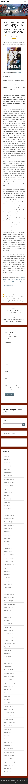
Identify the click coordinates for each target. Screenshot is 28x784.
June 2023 (6, 574)
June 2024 (6, 535)
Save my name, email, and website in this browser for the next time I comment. (14, 388)
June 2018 (6, 772)
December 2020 (8, 673)
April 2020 (6, 699)
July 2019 (6, 729)
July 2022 (6, 610)
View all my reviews (8, 285)
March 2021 (7, 663)
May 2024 (6, 538)
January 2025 (7, 512)
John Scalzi (18, 72)
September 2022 (8, 604)
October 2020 (7, 679)
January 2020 (7, 709)
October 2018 (7, 758)
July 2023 (6, 571)
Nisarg (14, 782)
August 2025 (7, 492)
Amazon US (22, 277)
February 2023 (7, 587)
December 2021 (8, 633)
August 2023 (7, 568)
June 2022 (6, 614)
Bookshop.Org (18, 281)
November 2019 (8, 716)
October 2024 (7, 522)
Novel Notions (6, 2)
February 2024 (7, 548)
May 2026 (6, 462)
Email (6, 371)
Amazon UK (6, 279)
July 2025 (6, 495)
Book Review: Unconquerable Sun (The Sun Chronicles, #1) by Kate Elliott (14, 319)
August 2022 (7, 607)
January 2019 (7, 749)
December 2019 (8, 712)
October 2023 (7, 561)
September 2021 (8, 643)
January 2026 (7, 476)
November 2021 (8, 637)
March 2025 (7, 508)
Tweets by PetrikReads (9, 433)
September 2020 (8, 683)
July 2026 (6, 456)
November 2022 (8, 597)
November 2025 (8, 482)
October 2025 (7, 485)
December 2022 (8, 594)
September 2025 (8, 489)
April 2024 (6, 541)
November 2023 (8, 558)
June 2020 (6, 693)
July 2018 (6, 768)
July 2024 (6, 531)
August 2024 (7, 528)
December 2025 (8, 479)
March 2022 (7, 624)
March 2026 (7, 469)
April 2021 (6, 660)
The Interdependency (17, 301)
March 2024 (7, 545)
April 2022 (6, 620)
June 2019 (6, 732)
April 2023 (6, 581)
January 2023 (7, 591)
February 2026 (7, 472)
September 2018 (8, 762)
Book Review (12, 297)
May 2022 (6, 617)
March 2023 (7, 584)
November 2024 (8, 518)
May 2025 (6, 502)
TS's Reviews (16, 294)
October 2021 (7, 640)
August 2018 (7, 765)
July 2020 (6, 689)
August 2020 (7, 686)
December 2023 (8, 554)
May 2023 (6, 577)
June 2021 (6, 653)
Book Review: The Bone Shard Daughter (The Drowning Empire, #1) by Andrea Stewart (14, 311)
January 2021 (7, 670)
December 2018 (8, 752)
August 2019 (7, 726)
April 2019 (6, 739)
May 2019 (6, 735)
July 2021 (6, 650)
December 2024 (8, 515)
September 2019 (8, 722)
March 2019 (7, 742)
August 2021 (7, 647)
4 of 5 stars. (11, 76)
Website (7, 378)
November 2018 (8, 755)
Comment (8, 342)
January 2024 (7, 551)
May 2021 (6, 656)
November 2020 (8, 676)
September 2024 (8, 525)
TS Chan (17, 35)
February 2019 (7, 745)
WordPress (19, 780)
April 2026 (6, 466)
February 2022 (7, 627)
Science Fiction (7, 299)
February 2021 (7, 666)
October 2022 (7, 601)
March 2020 (7, 702)
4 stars (6, 297)
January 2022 (7, 630)
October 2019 (7, 719)
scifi (12, 299)
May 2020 (6, 696)
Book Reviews (8, 294)
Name (7, 364)
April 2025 (6, 505)
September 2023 (8, 564)
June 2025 (6, 499)
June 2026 (6, 459)
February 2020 (7, 706)
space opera (17, 299)
